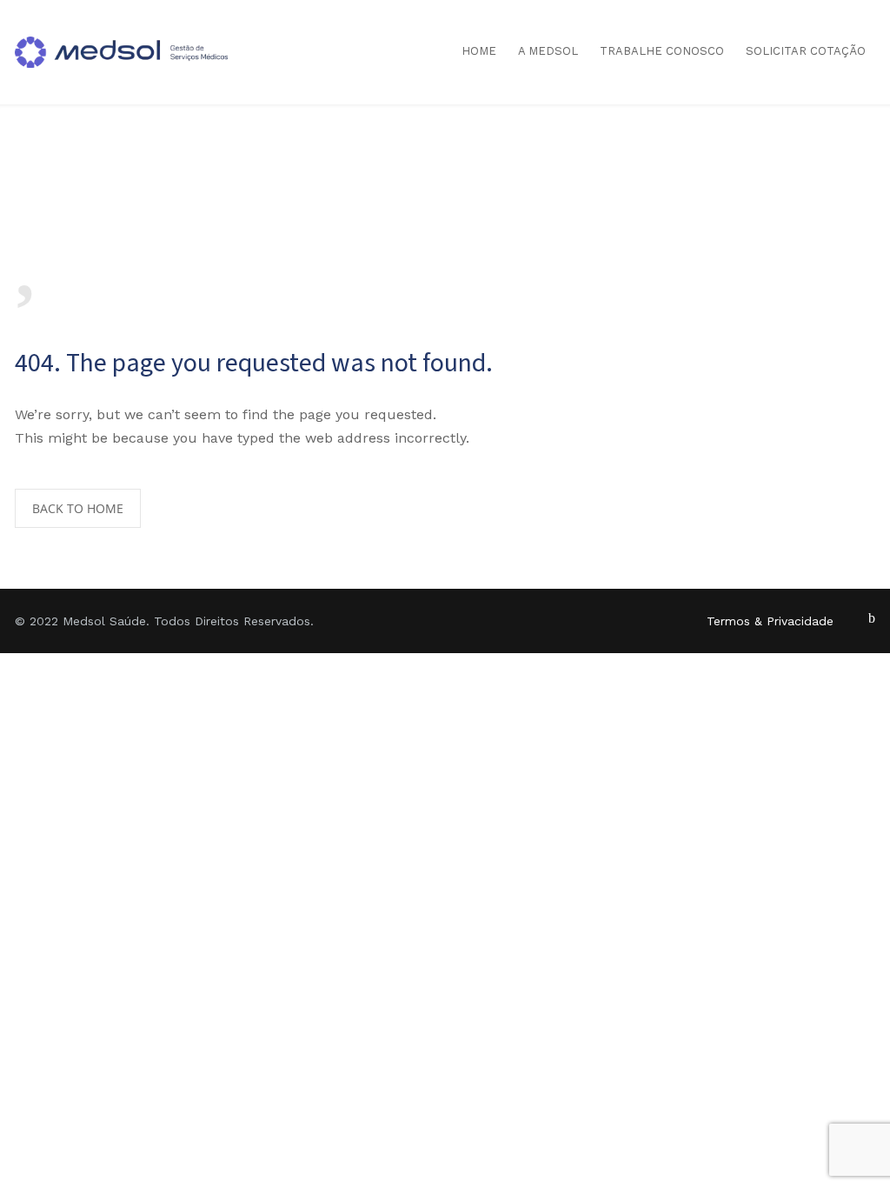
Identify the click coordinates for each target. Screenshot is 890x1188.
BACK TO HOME (77, 508)
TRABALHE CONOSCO (662, 50)
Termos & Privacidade (770, 621)
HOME (479, 50)
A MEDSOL (548, 50)
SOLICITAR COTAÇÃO (806, 50)
